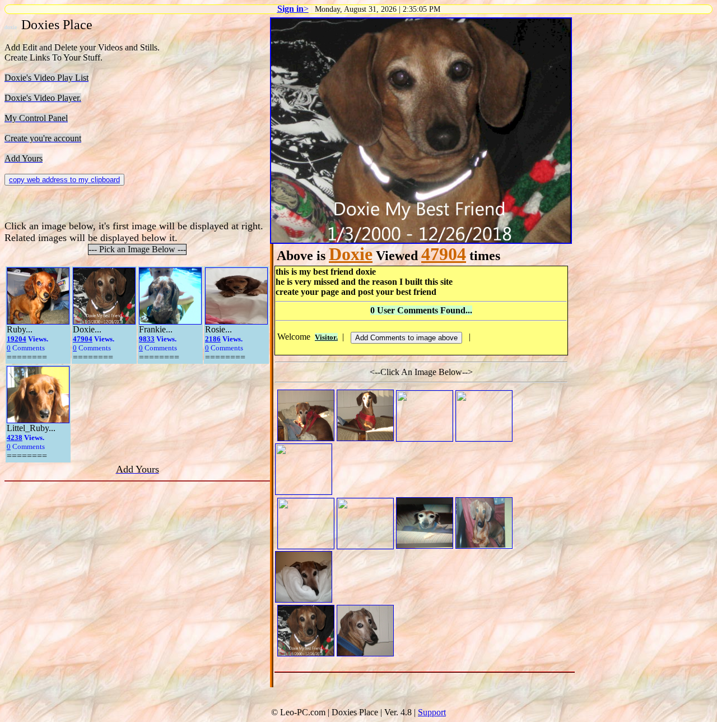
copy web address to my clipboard (64, 179)
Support (432, 712)
